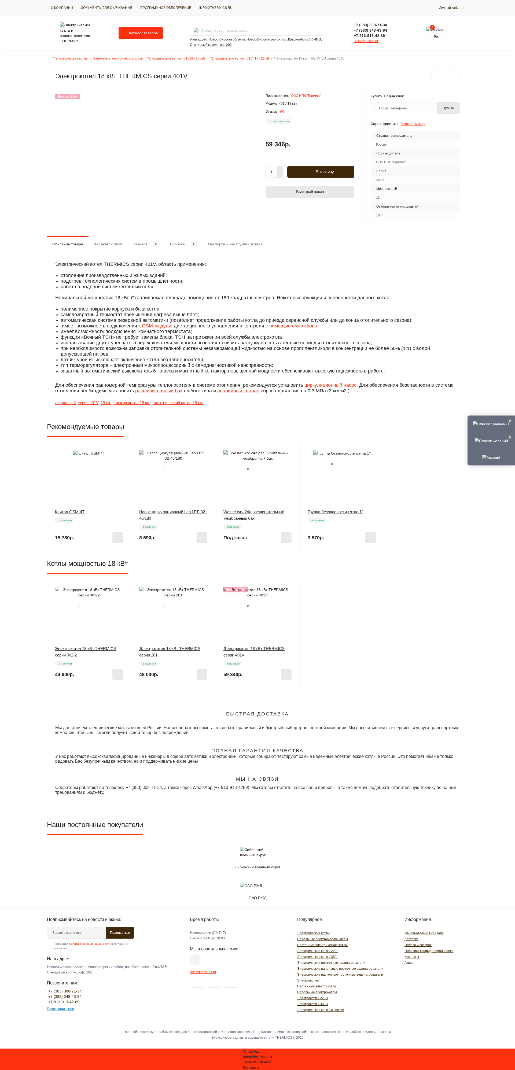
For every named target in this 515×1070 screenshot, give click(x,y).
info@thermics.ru (216, 8)
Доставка (411, 939)
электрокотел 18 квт (131, 402)
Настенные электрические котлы (322, 945)
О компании (62, 8)
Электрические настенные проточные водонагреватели (340, 974)
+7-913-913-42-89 (369, 36)
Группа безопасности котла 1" (335, 512)
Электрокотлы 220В (312, 998)
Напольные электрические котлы (118, 58)
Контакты (411, 957)
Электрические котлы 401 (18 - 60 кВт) (177, 58)
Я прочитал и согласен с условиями (91, 946)
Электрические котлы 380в (317, 957)
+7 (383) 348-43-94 (370, 30)
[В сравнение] (454, 76)
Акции (409, 963)
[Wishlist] (123, 460)
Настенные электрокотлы (317, 986)
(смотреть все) (413, 124)
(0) (282, 111)
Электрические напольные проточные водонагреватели (340, 969)
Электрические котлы (71, 58)
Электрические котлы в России (320, 1010)
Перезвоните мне (60, 1009)
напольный (65, 402)
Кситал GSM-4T (69, 512)
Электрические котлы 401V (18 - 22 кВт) (241, 58)
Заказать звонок (366, 41)
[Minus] (280, 175)
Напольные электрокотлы (317, 992)
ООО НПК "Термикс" (306, 96)
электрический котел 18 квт (178, 402)
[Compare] (123, 471)
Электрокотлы (308, 980)
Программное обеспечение (165, 8)
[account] (491, 457)
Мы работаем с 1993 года (424, 933)
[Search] (196, 30)
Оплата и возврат (418, 945)
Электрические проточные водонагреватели (331, 963)
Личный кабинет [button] (451, 8)
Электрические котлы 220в (317, 951)
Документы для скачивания (106, 8)
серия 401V (88, 402)
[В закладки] (437, 76)
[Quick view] (123, 450)
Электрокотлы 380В (312, 1004)
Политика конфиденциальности (90, 943)
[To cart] (117, 537)
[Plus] (280, 169)
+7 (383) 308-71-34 (370, 25)
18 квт (106, 402)
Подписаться (120, 933)
